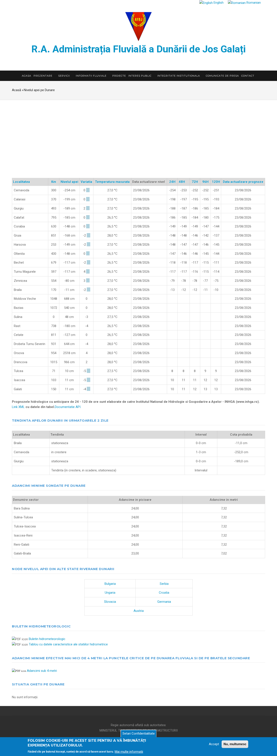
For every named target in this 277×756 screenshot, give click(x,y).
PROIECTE (119, 75)
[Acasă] (138, 26)
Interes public (140, 75)
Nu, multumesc (235, 744)
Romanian (253, 3)
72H (195, 182)
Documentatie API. (68, 407)
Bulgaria (110, 584)
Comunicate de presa (222, 75)
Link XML (18, 407)
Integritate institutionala (179, 75)
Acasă (16, 90)
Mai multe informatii (129, 752)
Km (53, 182)
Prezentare (43, 75)
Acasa (26, 75)
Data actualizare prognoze (243, 182)
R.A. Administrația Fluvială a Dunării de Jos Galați (138, 49)
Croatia (164, 593)
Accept (214, 744)
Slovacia (110, 602)
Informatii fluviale (91, 75)
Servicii (64, 75)
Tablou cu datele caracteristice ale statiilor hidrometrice (68, 644)
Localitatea (21, 182)
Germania (164, 602)
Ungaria (110, 593)
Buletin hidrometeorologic (47, 639)
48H (183, 182)
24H (172, 182)
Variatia (86, 182)
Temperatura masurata (112, 182)
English (218, 3)
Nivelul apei (69, 182)
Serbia (164, 584)
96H (205, 182)
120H (216, 182)
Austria (139, 611)
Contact (248, 75)
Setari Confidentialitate (138, 733)
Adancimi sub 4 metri (42, 671)
